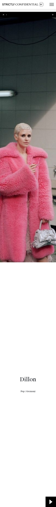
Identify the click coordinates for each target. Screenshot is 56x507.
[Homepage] (23, 4)
